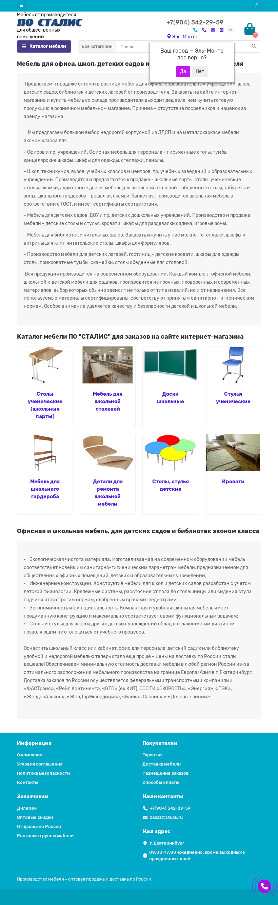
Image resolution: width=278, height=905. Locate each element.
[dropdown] (21, 6)
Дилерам (27, 808)
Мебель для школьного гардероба (45, 488)
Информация (34, 743)
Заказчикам (32, 796)
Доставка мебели (161, 764)
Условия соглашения (39, 764)
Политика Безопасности (43, 773)
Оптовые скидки (35, 817)
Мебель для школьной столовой (107, 401)
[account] (256, 6)
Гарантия (152, 754)
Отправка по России (39, 826)
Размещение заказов (165, 773)
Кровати (233, 481)
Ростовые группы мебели (45, 835)
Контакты (27, 782)
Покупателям (159, 743)
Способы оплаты (160, 782)
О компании (29, 754)
